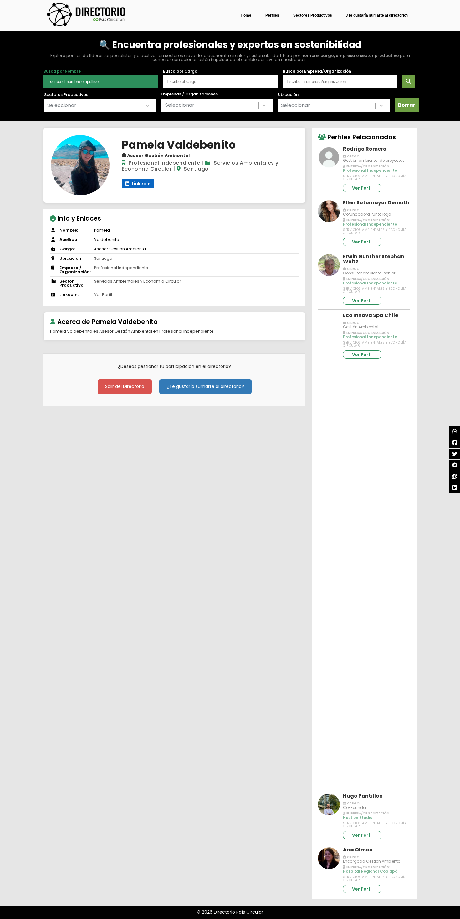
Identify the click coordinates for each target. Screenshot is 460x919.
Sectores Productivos (312, 15)
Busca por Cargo (180, 71)
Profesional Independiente (164, 162)
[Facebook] (454, 442)
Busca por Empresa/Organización (317, 71)
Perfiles (272, 15)
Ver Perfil (103, 295)
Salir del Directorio (124, 386)
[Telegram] (454, 465)
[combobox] (100, 105)
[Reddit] (454, 476)
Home (246, 15)
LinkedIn (141, 184)
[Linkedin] (454, 487)
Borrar (406, 105)
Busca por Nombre (62, 71)
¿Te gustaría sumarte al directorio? (377, 15)
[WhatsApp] (454, 431)
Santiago (196, 168)
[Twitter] (454, 454)
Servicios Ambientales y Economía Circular (137, 281)
